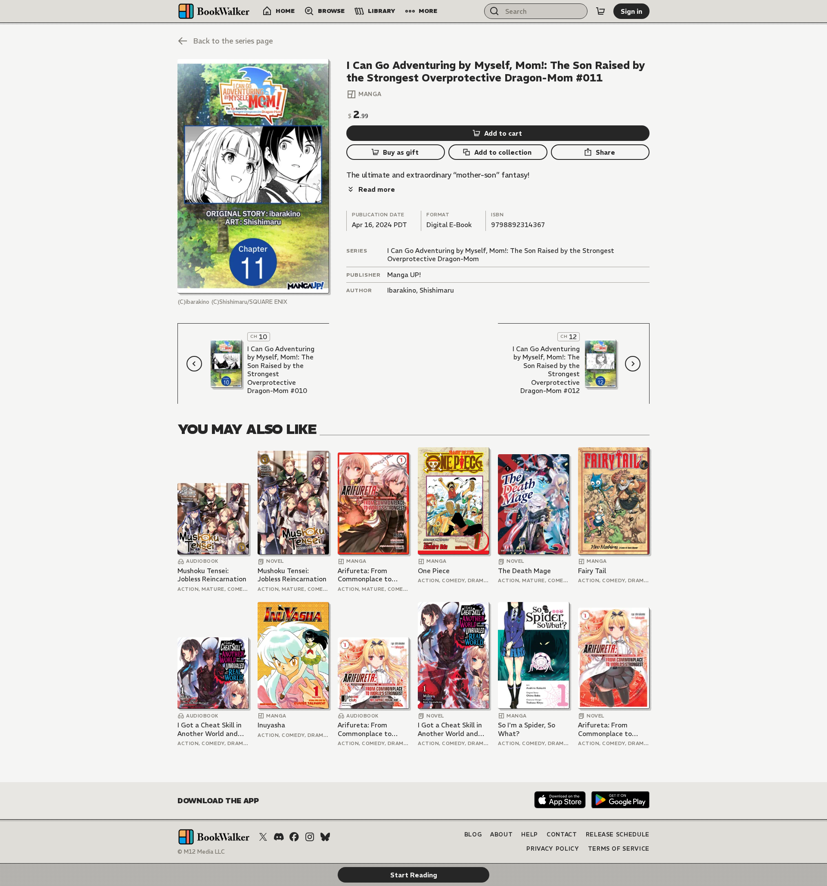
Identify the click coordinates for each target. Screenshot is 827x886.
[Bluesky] (325, 837)
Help (529, 834)
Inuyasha (271, 725)
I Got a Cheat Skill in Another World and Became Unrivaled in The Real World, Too (209, 729)
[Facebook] (294, 837)
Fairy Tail (592, 571)
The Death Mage (524, 571)
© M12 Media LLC (201, 852)
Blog (473, 834)
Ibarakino (401, 290)
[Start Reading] (253, 176)
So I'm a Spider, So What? (526, 729)
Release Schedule (618, 834)
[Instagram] (310, 837)
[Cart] (600, 11)
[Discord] (279, 837)
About (501, 834)
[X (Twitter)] (263, 837)
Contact (562, 834)
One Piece (434, 571)
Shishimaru (437, 290)
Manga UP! (404, 275)
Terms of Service (619, 849)
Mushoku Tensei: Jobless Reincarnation (211, 575)
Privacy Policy (552, 849)
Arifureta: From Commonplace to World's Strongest (366, 575)
